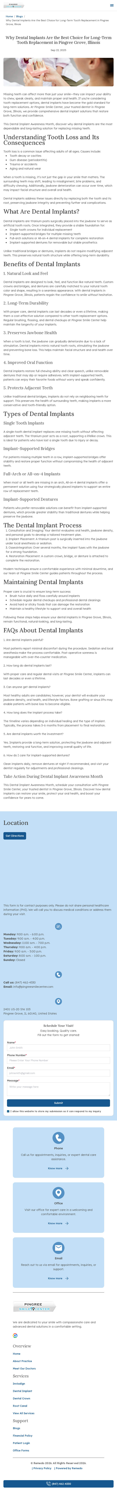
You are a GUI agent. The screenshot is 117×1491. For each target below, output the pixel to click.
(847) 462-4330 (25, 982)
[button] (15, 1335)
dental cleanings (89, 600)
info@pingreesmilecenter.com (33, 986)
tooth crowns (27, 229)
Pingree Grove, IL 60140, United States (30, 1013)
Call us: (8, 982)
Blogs (19, 16)
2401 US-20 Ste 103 (16, 1009)
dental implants (51, 102)
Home (9, 16)
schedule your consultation (73, 785)
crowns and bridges (16, 286)
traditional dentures (78, 512)
